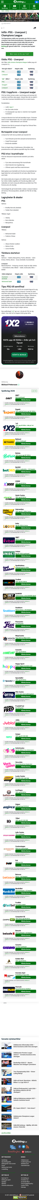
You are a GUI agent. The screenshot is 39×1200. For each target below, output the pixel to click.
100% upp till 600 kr (20, 792)
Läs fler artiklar (6, 1133)
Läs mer (34, 391)
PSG (3, 71)
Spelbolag (4, 1160)
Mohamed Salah (7, 281)
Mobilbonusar (25, 1163)
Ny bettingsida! (19, 623)
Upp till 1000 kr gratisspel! (22, 553)
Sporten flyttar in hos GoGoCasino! (24, 750)
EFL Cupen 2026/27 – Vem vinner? (24, 1108)
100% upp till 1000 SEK (21, 736)
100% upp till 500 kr (20, 483)
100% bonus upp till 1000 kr (22, 455)
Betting (3, 46)
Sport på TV (5, 1178)
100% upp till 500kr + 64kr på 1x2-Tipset (24, 426)
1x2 (3, 79)
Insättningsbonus (26, 1162)
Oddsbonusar (25, 1160)
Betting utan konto (7, 1167)
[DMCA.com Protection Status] (20, 1197)
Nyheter (4, 1183)
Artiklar (7, 11)
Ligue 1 (11, 107)
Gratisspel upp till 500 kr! (22, 806)
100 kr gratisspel (19, 834)
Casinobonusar (25, 1165)
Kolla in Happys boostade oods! (23, 666)
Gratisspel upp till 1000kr (22, 567)
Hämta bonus (25, 400)
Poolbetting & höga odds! (22, 975)
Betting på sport (6, 1180)
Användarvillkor (25, 1181)
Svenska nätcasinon (7, 1185)
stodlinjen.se (26, 402)
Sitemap (23, 1187)
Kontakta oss (24, 1180)
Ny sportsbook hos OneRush (23, 989)
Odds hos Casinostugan (21, 848)
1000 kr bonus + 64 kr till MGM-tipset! (25, 595)
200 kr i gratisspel (20, 539)
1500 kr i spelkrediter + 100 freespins (25, 469)
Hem (3, 11)
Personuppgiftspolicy (27, 1183)
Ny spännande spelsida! (21, 722)
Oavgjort (4, 85)
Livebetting (5, 1169)
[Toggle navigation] (2, 2)
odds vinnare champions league (17, 62)
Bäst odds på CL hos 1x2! (19, 54)
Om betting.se (25, 1178)
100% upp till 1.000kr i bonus (23, 511)
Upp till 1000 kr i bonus (21, 525)
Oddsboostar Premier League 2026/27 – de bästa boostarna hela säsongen (25, 1054)
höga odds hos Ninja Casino (22, 638)
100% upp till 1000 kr (21, 581)
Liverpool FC (22, 20)
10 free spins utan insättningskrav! (24, 694)
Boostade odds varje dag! (22, 778)
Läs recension (29, 324)
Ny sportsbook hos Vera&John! (23, 764)
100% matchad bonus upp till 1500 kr (25, 411)
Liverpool (5, 74)
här (24, 404)
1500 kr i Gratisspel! (20, 441)
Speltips (4, 1181)
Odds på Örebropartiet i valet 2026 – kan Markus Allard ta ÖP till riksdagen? (25, 1090)
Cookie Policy (25, 1185)
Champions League (11, 20)
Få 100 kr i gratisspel (20, 946)
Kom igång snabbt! (20, 904)
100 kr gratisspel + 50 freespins (23, 890)
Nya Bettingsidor (6, 1162)
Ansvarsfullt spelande (28, 1195)
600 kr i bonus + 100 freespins (23, 609)
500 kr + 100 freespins (21, 876)
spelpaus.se (7, 404)
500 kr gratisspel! (20, 397)
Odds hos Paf (19, 862)
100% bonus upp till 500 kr (22, 918)
